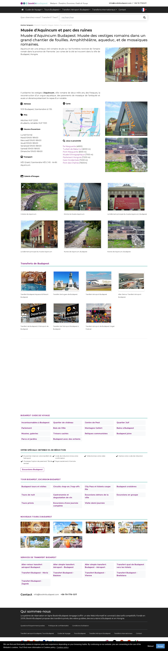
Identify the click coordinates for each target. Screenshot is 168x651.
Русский (63, 25)
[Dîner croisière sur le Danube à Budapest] (100, 527)
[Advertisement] (60, 74)
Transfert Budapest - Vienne (95, 574)
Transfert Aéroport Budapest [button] (75, 10)
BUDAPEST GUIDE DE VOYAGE (35, 415)
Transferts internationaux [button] (103, 10)
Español (44, 25)
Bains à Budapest (125, 428)
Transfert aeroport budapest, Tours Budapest (37, 633)
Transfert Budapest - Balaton (63, 574)
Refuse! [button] (151, 646)
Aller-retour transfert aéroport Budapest (31, 565)
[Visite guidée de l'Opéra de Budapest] (35, 527)
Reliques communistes (96, 433)
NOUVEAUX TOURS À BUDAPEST (36, 517)
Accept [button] (160, 646)
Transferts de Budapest (35, 263)
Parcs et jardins (29, 439)
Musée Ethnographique (74, 155)
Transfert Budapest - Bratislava (127, 574)
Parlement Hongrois (72, 157)
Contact (122, 10)
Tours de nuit (28, 495)
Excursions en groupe (127, 495)
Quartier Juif (123, 422)
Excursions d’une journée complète (65, 504)
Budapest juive (124, 433)
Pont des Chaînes (71, 163)
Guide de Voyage (63, 633)
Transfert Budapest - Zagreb (31, 582)
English (69, 25)
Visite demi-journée (95, 503)
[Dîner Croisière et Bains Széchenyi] (132, 527)
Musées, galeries (29, 433)
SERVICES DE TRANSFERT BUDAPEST (38, 557)
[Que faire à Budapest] (35, 542)
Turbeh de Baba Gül (72, 149)
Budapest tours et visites (33, 486)
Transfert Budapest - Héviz (34, 573)
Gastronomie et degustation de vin (62, 496)
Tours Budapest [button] (51, 10)
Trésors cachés (60, 433)
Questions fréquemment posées (33, 626)
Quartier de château (63, 422)
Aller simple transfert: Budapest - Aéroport (95, 565)
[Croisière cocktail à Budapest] (67, 542)
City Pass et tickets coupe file (98, 487)
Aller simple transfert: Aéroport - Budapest (64, 565)
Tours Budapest (80, 633)
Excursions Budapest (32, 469)
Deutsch (37, 25)
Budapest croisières (126, 486)
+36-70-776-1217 (69, 594)
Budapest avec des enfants (66, 439)
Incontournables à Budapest (35, 422)
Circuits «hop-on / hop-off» (66, 486)
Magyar (50, 25)
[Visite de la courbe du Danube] (67, 527)
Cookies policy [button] (63, 647)
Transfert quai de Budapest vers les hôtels (130, 565)
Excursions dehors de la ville (96, 496)
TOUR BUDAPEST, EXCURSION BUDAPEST (41, 479)
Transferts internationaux (123, 633)
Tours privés (27, 503)
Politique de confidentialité (58, 626)
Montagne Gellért (93, 428)
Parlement (26, 428)
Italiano (56, 25)
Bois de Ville (59, 428)
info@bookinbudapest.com (46, 594)
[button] (144, 10)
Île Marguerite (69, 146)
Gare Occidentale (71, 160)
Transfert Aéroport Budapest (100, 633)
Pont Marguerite (70, 152)
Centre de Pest (92, 422)
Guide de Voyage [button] (33, 10)
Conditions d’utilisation (80, 626)
